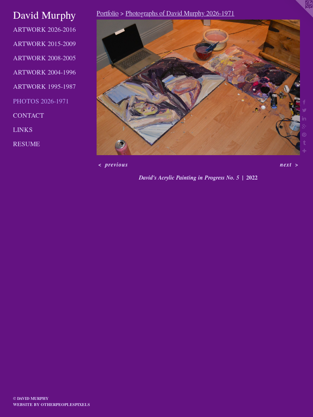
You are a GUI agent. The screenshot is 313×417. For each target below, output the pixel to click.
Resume (26, 143)
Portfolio (108, 13)
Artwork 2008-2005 (44, 57)
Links (23, 129)
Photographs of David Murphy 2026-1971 (180, 13)
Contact (28, 115)
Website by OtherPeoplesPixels (51, 404)
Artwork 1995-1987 (44, 86)
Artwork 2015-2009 (44, 43)
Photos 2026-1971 (41, 101)
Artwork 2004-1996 (44, 72)
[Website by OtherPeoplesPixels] (296, 16)
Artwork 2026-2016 (44, 29)
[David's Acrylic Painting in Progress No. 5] (198, 87)
